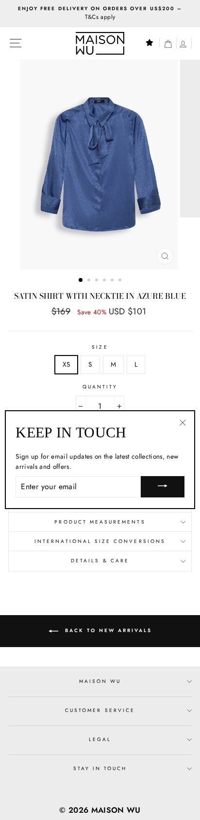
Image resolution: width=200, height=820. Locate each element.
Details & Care (100, 560)
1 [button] (81, 280)
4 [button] (105, 280)
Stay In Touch (100, 768)
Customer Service (100, 710)
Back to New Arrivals (107, 630)
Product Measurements (99, 522)
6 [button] (120, 280)
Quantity (100, 386)
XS (66, 364)
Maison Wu (100, 681)
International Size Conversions (100, 541)
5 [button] (113, 280)
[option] (100, 13)
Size (100, 347)
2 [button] (89, 280)
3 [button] (97, 280)
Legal (100, 739)
